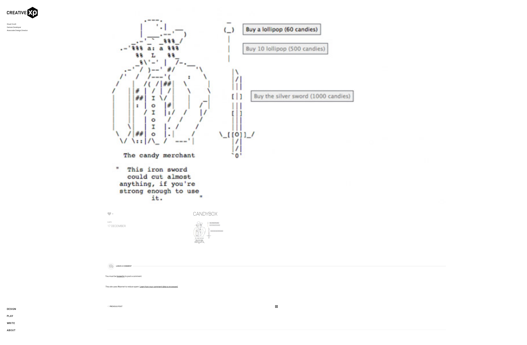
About (11, 330)
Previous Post (116, 306)
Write (11, 323)
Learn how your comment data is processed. (159, 287)
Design (11, 309)
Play (10, 316)
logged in (121, 276)
